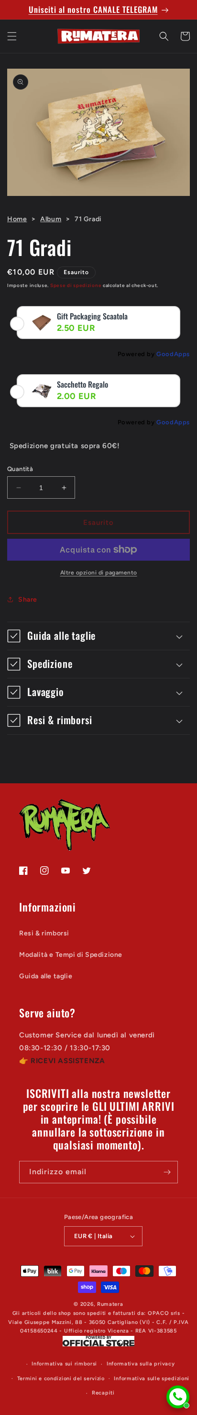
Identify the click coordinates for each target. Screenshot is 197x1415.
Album (50, 219)
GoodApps (173, 354)
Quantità (20, 468)
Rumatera (110, 1304)
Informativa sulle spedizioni (151, 1378)
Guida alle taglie (45, 976)
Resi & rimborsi (44, 933)
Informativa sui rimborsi (64, 1364)
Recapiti (103, 1393)
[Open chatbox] (177, 1396)
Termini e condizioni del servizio (61, 1378)
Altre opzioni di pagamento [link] (98, 572)
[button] (11, 36)
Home (17, 219)
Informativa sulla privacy (141, 1364)
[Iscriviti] (166, 1172)
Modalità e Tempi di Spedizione (70, 955)
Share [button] (27, 599)
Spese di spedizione (75, 285)
